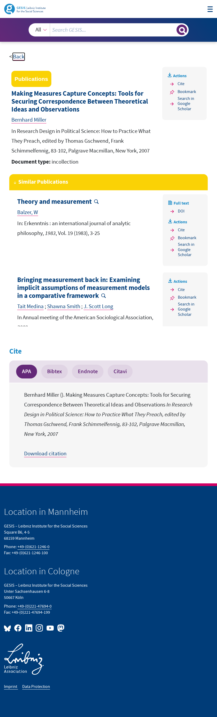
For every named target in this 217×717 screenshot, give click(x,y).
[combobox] (108, 30)
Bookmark (187, 92)
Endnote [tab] (88, 371)
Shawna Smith (63, 306)
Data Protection (36, 687)
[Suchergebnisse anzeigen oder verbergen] (182, 29)
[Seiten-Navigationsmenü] (210, 10)
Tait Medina (30, 306)
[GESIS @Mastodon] (60, 628)
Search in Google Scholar (186, 104)
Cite (181, 84)
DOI (181, 211)
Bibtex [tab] (54, 371)
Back (18, 56)
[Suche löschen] (172, 30)
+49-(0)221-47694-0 (34, 606)
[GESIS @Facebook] (18, 628)
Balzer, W (27, 212)
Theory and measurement (54, 201)
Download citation (45, 453)
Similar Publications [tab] (43, 182)
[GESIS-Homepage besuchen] (25, 8)
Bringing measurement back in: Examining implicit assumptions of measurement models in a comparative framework (83, 288)
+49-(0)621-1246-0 (33, 547)
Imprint (11, 687)
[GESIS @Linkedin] (29, 628)
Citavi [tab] (120, 371)
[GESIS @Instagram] (39, 628)
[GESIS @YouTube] (50, 628)
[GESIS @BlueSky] (8, 628)
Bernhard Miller (28, 119)
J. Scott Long (98, 306)
